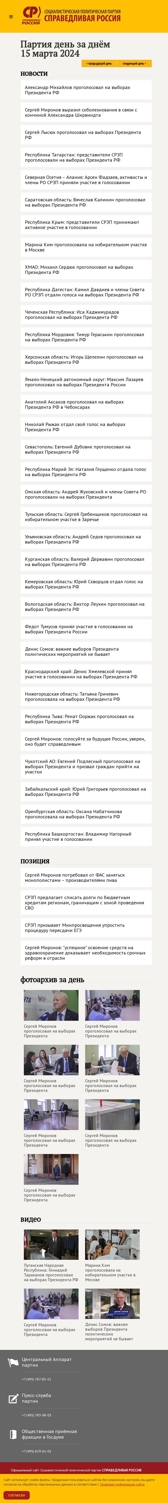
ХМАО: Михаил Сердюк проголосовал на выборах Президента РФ (79, 269)
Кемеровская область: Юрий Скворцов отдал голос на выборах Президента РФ (84, 584)
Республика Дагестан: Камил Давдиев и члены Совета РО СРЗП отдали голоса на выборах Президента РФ (85, 292)
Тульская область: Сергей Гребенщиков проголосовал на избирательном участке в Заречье (86, 516)
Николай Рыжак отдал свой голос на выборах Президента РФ (75, 427)
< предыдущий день (99, 63)
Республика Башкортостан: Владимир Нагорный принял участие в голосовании (78, 836)
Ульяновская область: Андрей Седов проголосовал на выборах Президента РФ (83, 539)
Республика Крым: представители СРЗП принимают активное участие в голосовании (82, 224)
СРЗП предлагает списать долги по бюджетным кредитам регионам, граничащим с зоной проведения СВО (84, 902)
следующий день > (134, 63)
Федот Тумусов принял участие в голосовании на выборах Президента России (79, 629)
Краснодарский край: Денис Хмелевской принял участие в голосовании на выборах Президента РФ (81, 674)
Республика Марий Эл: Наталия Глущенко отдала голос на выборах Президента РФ (85, 471)
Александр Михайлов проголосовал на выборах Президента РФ (77, 90)
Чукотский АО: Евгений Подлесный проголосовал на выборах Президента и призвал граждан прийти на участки (82, 766)
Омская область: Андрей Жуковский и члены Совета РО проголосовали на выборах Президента (85, 494)
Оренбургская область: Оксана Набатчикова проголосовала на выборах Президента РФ (73, 814)
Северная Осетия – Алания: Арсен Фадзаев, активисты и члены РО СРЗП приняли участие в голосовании (86, 179)
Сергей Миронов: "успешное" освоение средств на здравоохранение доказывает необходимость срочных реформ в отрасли (85, 952)
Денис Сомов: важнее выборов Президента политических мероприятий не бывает (72, 651)
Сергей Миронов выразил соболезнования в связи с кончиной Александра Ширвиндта (81, 112)
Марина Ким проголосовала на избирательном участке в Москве (86, 247)
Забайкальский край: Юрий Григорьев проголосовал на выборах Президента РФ (85, 791)
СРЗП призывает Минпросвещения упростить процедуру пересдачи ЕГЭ (74, 927)
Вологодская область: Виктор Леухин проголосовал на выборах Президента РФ (85, 606)
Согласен (16, 1495)
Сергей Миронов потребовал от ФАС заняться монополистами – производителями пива (74, 877)
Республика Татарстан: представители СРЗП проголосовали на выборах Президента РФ (74, 157)
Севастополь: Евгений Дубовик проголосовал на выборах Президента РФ (78, 449)
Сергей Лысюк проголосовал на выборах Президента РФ (83, 134)
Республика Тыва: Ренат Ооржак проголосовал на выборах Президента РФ (79, 719)
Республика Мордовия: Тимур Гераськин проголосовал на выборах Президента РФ (84, 337)
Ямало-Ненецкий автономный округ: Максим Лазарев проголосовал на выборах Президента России (84, 382)
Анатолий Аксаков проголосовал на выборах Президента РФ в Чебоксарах (74, 404)
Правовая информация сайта (122, 1484)
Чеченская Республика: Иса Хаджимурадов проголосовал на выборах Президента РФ (72, 314)
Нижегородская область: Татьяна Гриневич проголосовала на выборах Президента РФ (72, 696)
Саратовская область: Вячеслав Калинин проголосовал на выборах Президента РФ (85, 202)
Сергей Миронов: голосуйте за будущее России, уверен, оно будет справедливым (85, 741)
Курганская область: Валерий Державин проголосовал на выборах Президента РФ (84, 561)
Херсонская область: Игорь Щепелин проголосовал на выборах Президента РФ (84, 359)
